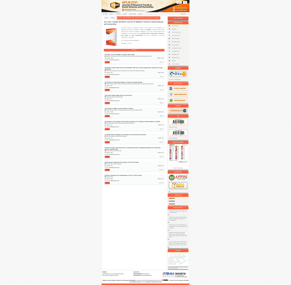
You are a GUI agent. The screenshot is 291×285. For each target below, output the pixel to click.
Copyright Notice (176, 51)
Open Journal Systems (173, 268)
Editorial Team (175, 26)
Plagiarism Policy (176, 58)
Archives (118, 14)
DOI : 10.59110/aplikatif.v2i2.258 (113, 140)
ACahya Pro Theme (150, 282)
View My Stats (158, 282)
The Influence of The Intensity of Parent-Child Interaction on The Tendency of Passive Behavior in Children (132, 121)
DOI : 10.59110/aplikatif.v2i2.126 (112, 114)
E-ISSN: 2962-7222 (173, 127)
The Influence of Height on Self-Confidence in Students (119, 108)
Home (105, 14)
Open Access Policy (176, 32)
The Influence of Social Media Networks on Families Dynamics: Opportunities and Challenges (178, 226)
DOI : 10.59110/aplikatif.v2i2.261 (112, 168)
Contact (140, 14)
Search (184, 14)
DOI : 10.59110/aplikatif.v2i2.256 (113, 101)
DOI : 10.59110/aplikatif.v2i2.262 (113, 154)
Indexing (174, 61)
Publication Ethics (176, 42)
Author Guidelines (176, 39)
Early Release (132, 14)
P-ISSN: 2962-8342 (173, 138)
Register (179, 2)
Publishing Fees (175, 54)
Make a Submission (178, 18)
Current (125, 14)
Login (185, 2)
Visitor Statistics (175, 64)
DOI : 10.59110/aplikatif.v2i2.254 (113, 74)
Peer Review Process (176, 48)
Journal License (175, 45)
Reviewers (174, 29)
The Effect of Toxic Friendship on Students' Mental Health (120, 55)
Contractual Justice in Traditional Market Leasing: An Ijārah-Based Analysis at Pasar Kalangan (178, 218)
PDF (108, 62)
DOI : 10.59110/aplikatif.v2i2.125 (112, 88)
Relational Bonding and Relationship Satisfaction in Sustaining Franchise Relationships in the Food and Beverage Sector (178, 235)
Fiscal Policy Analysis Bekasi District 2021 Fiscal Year (118, 95)
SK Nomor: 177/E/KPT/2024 (175, 80)
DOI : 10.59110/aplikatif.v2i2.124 (112, 60)
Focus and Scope (176, 35)
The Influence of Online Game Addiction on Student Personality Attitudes (123, 82)
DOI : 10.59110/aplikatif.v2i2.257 (112, 181)
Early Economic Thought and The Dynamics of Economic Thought (122, 162)
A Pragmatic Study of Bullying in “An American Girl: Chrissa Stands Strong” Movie (125, 135)
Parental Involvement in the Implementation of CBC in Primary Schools (123, 175)
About (111, 14)
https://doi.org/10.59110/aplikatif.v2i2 (131, 40)
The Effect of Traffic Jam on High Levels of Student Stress (178, 212)
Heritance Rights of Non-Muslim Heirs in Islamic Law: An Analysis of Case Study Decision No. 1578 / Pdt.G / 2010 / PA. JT (178, 243)
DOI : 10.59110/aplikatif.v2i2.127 (112, 127)
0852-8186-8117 (146, 274)
